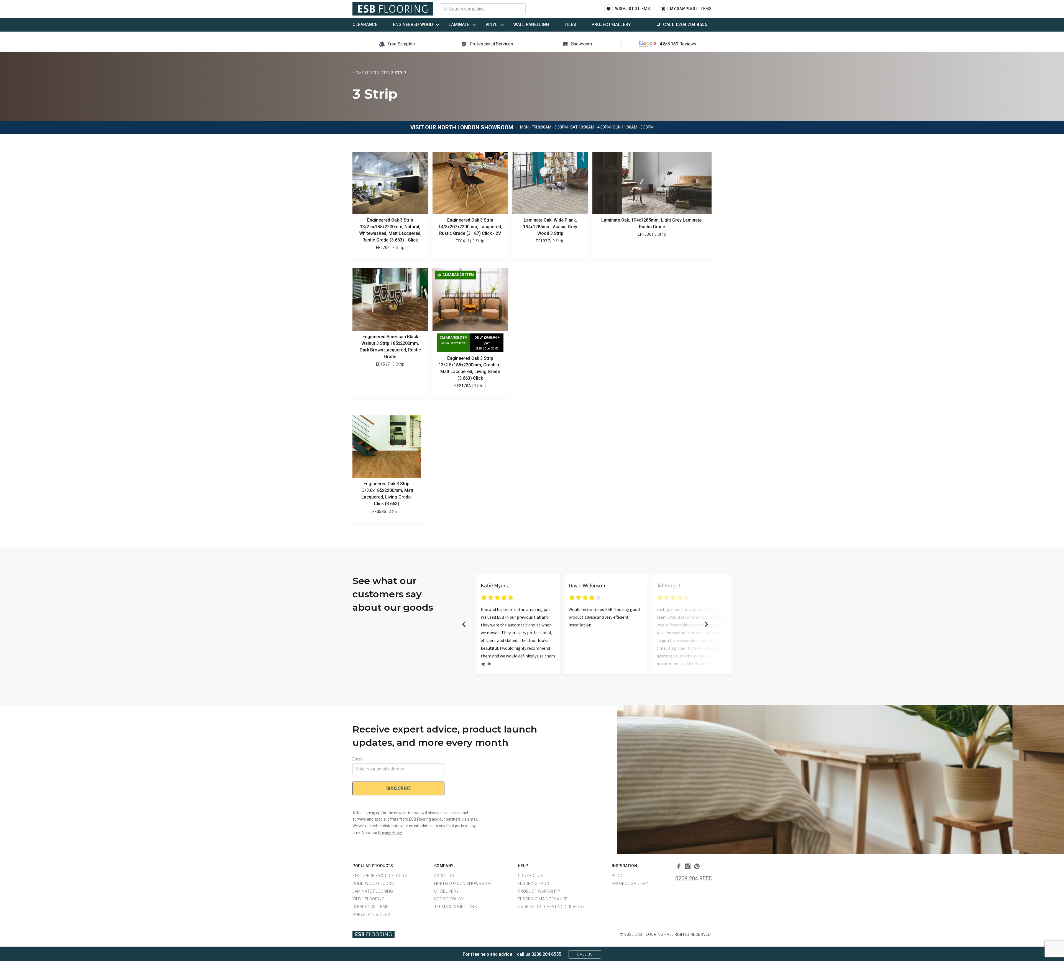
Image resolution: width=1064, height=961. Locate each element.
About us (444, 875)
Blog (617, 875)
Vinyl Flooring (368, 899)
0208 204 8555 (693, 878)
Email (357, 759)
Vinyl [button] (491, 24)
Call (685, 24)
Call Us (585, 954)
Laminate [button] (459, 24)
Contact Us (530, 875)
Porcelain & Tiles (371, 914)
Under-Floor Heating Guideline (551, 907)
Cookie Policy (449, 899)
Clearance (364, 24)
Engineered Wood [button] (413, 24)
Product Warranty (539, 891)
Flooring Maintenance (542, 899)
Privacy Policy (390, 832)
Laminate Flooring (372, 891)
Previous (464, 624)
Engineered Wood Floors (379, 875)
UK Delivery (446, 891)
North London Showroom (462, 883)
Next (706, 624)
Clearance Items (370, 907)
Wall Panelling (531, 24)
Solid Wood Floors (373, 883)
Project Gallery (611, 24)
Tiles (570, 24)
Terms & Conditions (455, 907)
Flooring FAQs (533, 883)
